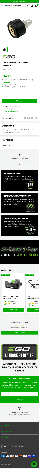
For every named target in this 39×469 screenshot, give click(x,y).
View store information (11, 111)
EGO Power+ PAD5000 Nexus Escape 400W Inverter (12, 297)
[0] (36, 5)
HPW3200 (6, 145)
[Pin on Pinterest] (28, 118)
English (4, 447)
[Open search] (28, 6)
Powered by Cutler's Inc (7, 464)
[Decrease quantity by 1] (4, 94)
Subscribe (19, 399)
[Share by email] (35, 118)
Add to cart (19, 101)
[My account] (32, 6)
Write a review (19, 332)
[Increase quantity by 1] (14, 94)
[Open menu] (2, 5)
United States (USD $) (17, 447)
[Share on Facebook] (25, 118)
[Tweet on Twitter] (32, 118)
